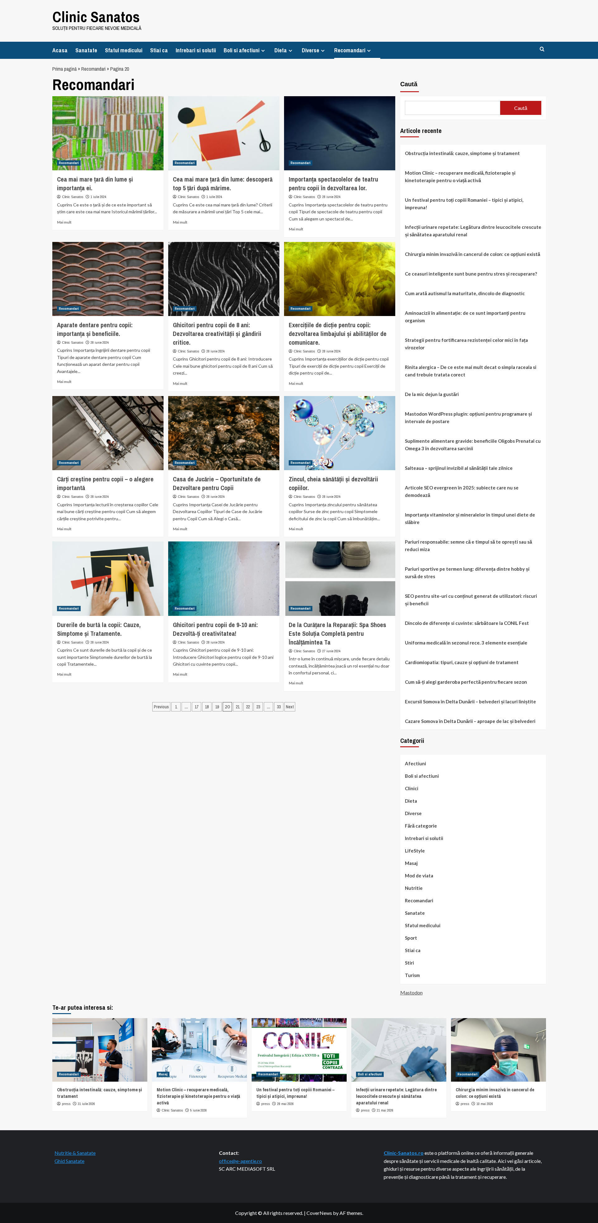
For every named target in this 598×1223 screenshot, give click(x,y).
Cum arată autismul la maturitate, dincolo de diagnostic (465, 293)
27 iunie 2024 (331, 651)
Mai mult (64, 222)
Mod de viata (419, 875)
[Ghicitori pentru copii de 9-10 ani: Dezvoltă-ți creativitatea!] (223, 578)
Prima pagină (64, 68)
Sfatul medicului (123, 50)
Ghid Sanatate (69, 1161)
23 (258, 707)
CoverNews (319, 1213)
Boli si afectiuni (241, 50)
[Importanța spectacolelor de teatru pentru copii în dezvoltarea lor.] (339, 133)
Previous (161, 707)
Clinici (411, 788)
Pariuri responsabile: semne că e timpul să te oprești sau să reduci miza (468, 545)
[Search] (542, 49)
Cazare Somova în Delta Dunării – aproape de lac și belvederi (470, 721)
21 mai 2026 (385, 1110)
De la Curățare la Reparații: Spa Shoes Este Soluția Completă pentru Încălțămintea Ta (337, 633)
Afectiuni (415, 763)
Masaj (411, 863)
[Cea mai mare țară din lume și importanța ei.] (108, 133)
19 (217, 707)
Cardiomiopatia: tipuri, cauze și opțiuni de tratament (462, 662)
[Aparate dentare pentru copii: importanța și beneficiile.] (108, 279)
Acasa (60, 50)
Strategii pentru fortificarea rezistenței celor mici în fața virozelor (466, 343)
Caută (408, 84)
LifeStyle (415, 850)
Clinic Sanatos (96, 17)
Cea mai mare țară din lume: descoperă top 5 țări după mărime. (223, 183)
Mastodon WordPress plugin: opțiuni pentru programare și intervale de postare (468, 417)
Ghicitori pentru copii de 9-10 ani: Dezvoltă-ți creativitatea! (215, 629)
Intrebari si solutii (196, 50)
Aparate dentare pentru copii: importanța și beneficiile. (95, 329)
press (66, 1104)
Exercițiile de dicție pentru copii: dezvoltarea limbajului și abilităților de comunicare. (338, 334)
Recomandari (349, 50)
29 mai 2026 (285, 1104)
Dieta (280, 50)
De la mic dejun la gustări (432, 394)
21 (238, 707)
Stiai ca (159, 50)
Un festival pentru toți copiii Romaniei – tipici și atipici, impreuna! (464, 203)
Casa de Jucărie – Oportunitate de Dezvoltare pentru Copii (217, 483)
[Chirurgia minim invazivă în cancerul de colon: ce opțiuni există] (498, 1049)
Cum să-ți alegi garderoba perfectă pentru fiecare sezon (466, 682)
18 (207, 707)
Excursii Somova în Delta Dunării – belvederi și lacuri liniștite (470, 701)
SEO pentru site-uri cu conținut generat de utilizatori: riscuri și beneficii (471, 599)
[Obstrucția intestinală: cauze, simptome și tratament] (99, 1049)
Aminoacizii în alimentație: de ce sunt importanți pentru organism (465, 316)
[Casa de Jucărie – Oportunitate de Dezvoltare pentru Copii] (223, 433)
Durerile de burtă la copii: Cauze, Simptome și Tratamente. (98, 629)
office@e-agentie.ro (240, 1161)
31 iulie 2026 (86, 1104)
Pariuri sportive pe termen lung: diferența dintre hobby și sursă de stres (467, 572)
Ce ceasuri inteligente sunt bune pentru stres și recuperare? (471, 273)
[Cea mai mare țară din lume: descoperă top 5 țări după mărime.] (223, 133)
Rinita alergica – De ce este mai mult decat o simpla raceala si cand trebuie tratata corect (470, 370)
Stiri (409, 963)
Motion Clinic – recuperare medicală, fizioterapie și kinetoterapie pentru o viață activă (460, 176)
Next (290, 707)
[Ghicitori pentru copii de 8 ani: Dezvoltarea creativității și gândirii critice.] (223, 279)
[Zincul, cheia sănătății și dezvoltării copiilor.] (339, 433)
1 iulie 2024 (98, 197)
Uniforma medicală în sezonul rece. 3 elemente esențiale (466, 642)
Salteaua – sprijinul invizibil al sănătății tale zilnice (459, 468)
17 (196, 707)
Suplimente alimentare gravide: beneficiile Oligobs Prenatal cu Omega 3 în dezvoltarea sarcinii (473, 444)
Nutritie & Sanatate (75, 1153)
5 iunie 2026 (198, 1110)
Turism (412, 975)
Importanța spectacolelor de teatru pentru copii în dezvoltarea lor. (333, 183)
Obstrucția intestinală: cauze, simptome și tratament (462, 153)
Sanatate (86, 50)
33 (279, 707)
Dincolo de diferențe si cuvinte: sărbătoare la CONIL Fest (467, 623)
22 (248, 707)
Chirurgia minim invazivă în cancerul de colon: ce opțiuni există (472, 254)
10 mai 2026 (485, 1104)
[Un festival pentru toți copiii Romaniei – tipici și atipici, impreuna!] (299, 1049)
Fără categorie (421, 826)
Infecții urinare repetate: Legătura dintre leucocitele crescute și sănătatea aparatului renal (473, 230)
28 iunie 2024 (331, 197)
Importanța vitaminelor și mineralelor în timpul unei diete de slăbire (470, 518)
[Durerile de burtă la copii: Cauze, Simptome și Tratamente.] (108, 578)
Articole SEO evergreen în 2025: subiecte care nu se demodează (462, 491)
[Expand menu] (263, 50)
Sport (411, 938)
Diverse (310, 50)
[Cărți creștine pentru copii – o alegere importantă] (108, 433)
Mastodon (411, 992)
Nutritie (414, 888)
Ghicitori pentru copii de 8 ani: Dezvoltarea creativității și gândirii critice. (217, 334)
